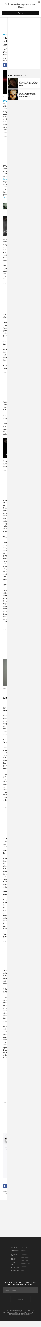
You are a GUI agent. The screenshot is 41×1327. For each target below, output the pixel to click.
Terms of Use (14, 1254)
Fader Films (15, 1270)
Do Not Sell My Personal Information (23, 1313)
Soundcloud (25, 1263)
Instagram (25, 1257)
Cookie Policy (13, 1263)
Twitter (24, 1247)
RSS (22, 1270)
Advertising (15, 1251)
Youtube (24, 1254)
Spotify (24, 1267)
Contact (14, 1247)
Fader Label (15, 1267)
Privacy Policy (13, 1258)
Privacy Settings (19, 1312)
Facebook (24, 1251)
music (5, 34)
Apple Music (25, 1260)
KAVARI (6, 101)
